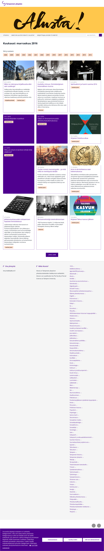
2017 (59, 55)
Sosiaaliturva (74, 425)
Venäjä (72, 489)
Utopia (72, 484)
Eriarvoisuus (74, 298)
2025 (11, 55)
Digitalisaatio (74, 286)
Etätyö (72, 303)
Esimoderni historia (76, 301)
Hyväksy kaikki (72, 539)
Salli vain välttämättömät (92, 539)
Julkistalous (73, 338)
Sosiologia (73, 430)
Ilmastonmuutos (75, 326)
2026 (5, 55)
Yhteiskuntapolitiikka (76, 504)
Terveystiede (74, 462)
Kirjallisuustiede (9, 100)
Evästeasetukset (52, 539)
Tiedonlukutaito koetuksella (78, 465)
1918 (71, 266)
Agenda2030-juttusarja (77, 271)
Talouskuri (73, 450)
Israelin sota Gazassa (76, 331)
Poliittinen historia (75, 407)
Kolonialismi (74, 355)
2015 (72, 55)
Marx (71, 385)
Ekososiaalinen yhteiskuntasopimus (81, 291)
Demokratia (73, 283)
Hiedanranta (74, 316)
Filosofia (72, 311)
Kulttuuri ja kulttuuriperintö (78, 370)
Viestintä (72, 492)
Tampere (72, 452)
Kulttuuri (72, 368)
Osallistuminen (74, 395)
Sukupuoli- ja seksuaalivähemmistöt (81, 437)
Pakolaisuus (73, 398)
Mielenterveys (74, 388)
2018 (53, 55)
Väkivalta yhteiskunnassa (77, 497)
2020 (41, 55)
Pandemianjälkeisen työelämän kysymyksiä (83, 400)
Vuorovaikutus (74, 494)
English (72, 296)
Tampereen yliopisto (76, 457)
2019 (47, 55)
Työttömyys (73, 474)
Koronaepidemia (75, 360)
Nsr (71, 390)
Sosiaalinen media (75, 420)
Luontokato (73, 380)
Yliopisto (72, 512)
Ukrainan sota (74, 479)
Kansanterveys (74, 343)
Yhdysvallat (73, 499)
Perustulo (73, 405)
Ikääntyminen (74, 323)
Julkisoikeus (73, 336)
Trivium (72, 467)
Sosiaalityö (73, 427)
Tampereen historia (76, 455)
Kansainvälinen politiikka (77, 340)
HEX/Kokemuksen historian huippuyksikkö (83, 313)
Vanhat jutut (20, 100)
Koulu (72, 363)
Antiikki (72, 278)
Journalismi (73, 333)
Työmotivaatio (74, 472)
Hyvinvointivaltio (75, 321)
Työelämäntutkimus (76, 469)
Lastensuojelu (74, 375)
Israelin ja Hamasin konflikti (78, 328)
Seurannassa (74, 417)
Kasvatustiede (74, 345)
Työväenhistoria (75, 477)
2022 (29, 55)
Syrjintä (72, 445)
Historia (41, 110)
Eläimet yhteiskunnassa (77, 293)
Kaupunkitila (74, 348)
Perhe (72, 403)
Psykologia (73, 412)
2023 (23, 55)
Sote (71, 432)
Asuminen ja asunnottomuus (79, 281)
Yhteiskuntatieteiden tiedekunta (80, 507)
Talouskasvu (73, 447)
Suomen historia (75, 440)
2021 (35, 55)
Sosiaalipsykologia (75, 422)
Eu (71, 306)
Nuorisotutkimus (75, 393)
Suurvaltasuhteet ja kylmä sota (79, 442)
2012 (90, 55)
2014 (78, 55)
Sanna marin (74, 415)
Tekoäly (72, 460)
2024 (17, 55)
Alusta (72, 276)
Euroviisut (73, 308)
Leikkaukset (73, 378)
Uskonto (72, 482)
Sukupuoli (73, 435)
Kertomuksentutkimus (77, 350)
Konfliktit (72, 358)
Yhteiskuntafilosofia (76, 502)
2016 (66, 55)
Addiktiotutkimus (75, 269)
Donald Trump (74, 288)
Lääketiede (73, 383)
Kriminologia (74, 365)
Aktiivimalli (73, 274)
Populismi (73, 410)
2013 (84, 55)
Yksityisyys (73, 509)
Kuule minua (74, 373)
